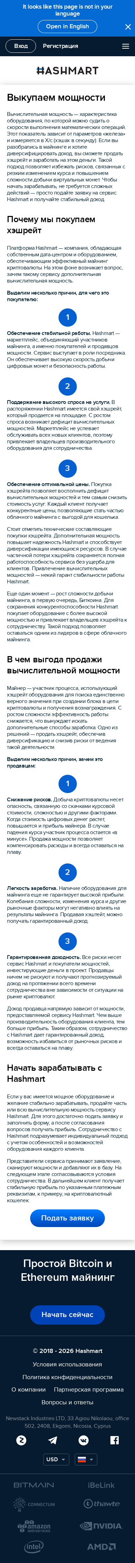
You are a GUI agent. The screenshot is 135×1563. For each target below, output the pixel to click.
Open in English (67, 26)
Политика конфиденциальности (67, 1377)
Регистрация (60, 46)
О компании (28, 1389)
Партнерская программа (89, 1389)
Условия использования (67, 1364)
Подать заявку (67, 1218)
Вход (20, 46)
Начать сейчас (67, 1314)
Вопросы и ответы (67, 1402)
